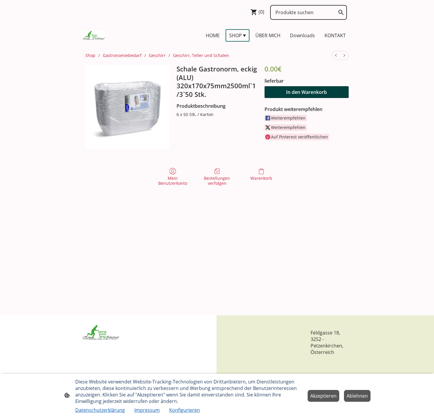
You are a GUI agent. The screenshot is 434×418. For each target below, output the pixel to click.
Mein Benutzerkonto (172, 180)
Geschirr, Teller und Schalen (201, 55)
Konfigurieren (184, 410)
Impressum (147, 410)
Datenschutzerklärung (100, 410)
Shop (90, 55)
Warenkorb (261, 178)
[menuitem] (336, 55)
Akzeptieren (323, 396)
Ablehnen (357, 396)
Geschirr (157, 55)
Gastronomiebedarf (122, 55)
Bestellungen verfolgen (217, 180)
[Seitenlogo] (93, 35)
